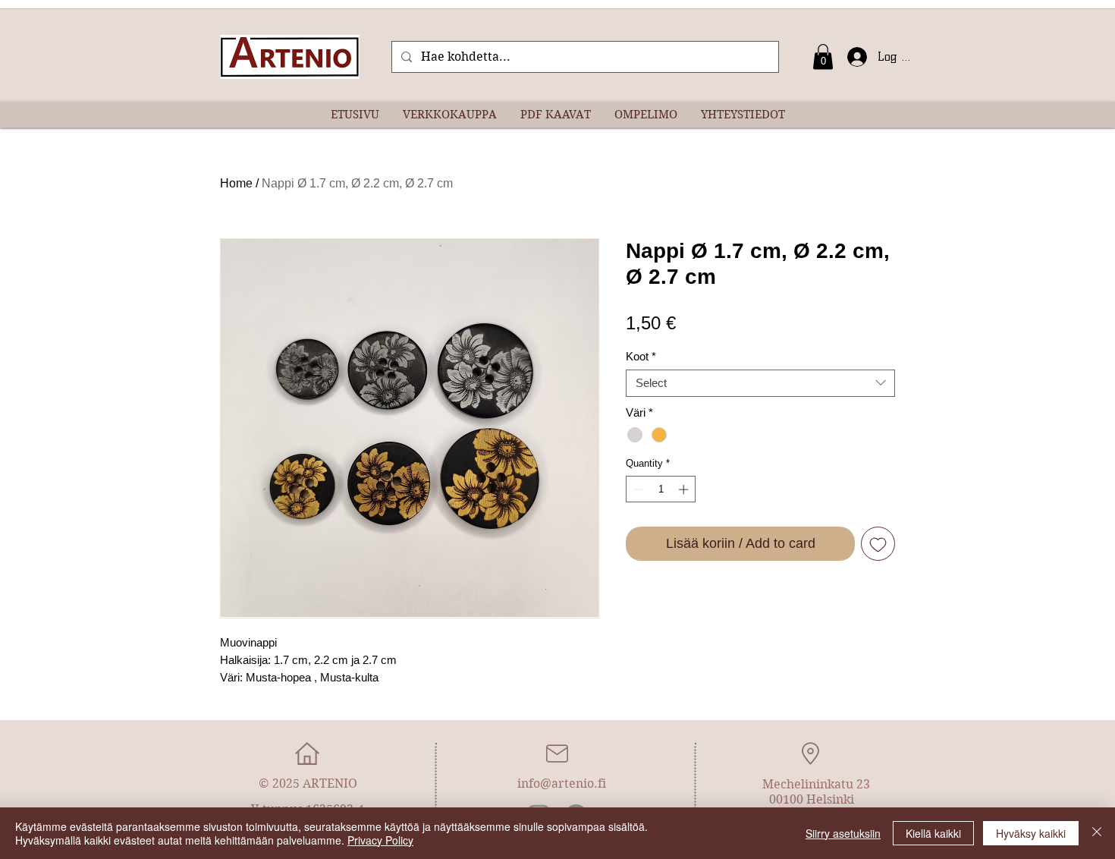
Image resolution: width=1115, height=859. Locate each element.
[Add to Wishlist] (878, 544)
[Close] (1097, 833)
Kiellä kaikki (933, 833)
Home (236, 183)
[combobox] (760, 383)
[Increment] (685, 489)
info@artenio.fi (561, 783)
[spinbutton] (661, 489)
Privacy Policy (380, 840)
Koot (641, 356)
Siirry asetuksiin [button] (843, 833)
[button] (823, 56)
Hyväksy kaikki (1031, 833)
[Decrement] (637, 489)
